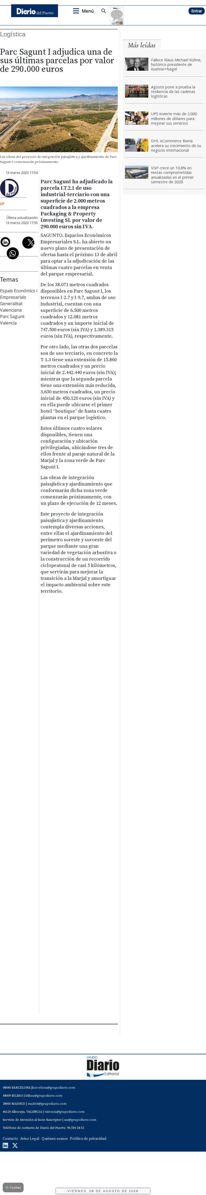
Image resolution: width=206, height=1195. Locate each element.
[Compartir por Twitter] (28, 243)
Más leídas (142, 45)
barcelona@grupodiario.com (53, 1088)
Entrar (196, 10)
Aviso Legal (29, 1138)
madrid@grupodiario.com (47, 1104)
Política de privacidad (88, 1138)
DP (2, 203)
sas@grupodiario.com (80, 1120)
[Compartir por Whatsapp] (13, 253)
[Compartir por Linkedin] (5, 242)
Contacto (10, 1138)
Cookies (13, 1187)
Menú (88, 11)
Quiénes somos (55, 1138)
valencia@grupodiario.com (64, 1112)
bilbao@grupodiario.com (43, 1096)
